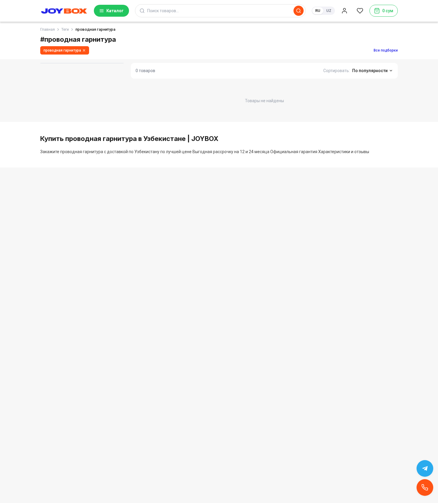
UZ (328, 10)
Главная (47, 29)
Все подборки (386, 50)
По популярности (370, 70)
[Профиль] (344, 11)
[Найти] (298, 11)
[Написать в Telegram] (425, 468)
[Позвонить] (425, 487)
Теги (65, 29)
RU (317, 10)
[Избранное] (360, 11)
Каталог (115, 10)
